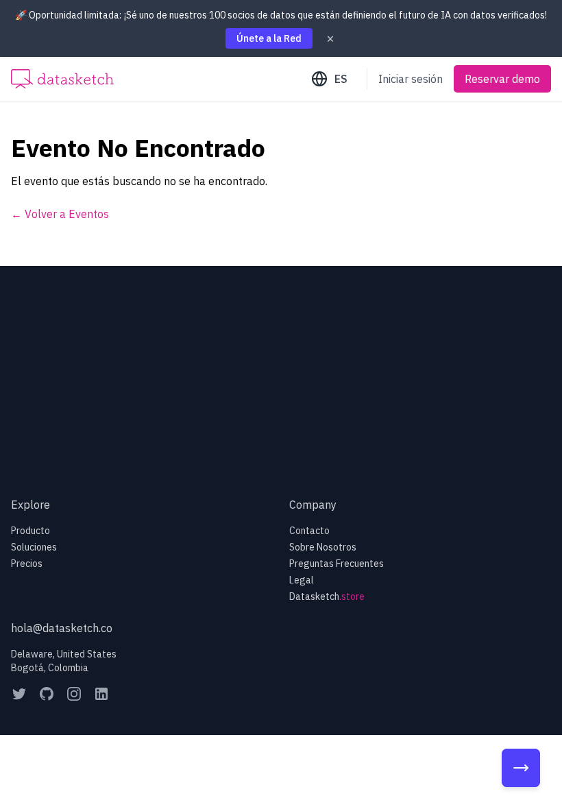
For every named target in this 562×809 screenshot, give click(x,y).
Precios (26, 563)
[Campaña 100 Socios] (521, 768)
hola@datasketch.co (61, 628)
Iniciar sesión (410, 79)
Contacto (309, 530)
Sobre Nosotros (322, 547)
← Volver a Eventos (60, 214)
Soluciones (34, 547)
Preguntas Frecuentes (336, 563)
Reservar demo (502, 79)
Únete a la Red (269, 38)
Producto (30, 530)
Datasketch (327, 596)
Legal (301, 580)
